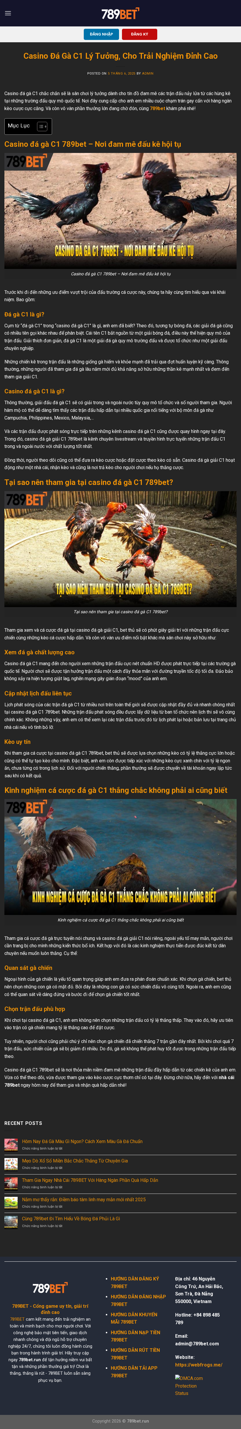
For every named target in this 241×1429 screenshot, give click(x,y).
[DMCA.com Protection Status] (192, 1385)
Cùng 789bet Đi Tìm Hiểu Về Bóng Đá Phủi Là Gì (71, 1218)
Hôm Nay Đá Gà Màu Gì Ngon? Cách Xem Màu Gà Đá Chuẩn (82, 1141)
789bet (157, 108)
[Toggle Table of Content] (39, 127)
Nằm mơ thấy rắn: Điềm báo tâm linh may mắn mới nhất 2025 (84, 1199)
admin (148, 73)
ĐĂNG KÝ (139, 34)
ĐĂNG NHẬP (101, 34)
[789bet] (120, 13)
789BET (17, 1319)
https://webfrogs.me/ (198, 1365)
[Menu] (7, 13)
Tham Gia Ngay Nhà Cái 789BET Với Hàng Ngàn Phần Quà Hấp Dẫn (90, 1180)
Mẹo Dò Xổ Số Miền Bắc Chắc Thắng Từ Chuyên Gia (75, 1161)
